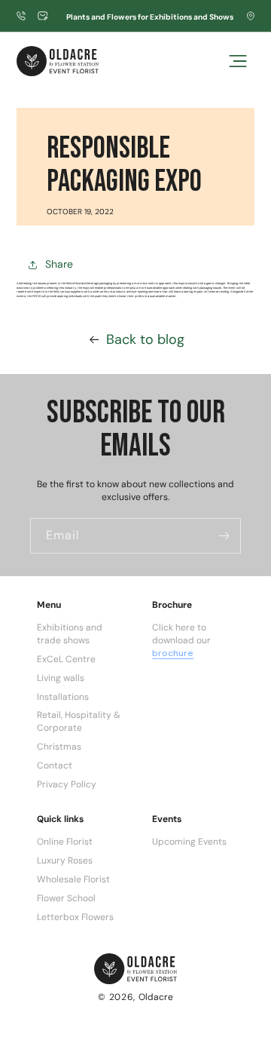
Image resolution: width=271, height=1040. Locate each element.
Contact (54, 765)
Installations (63, 697)
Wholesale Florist (73, 879)
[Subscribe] (223, 536)
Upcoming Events (189, 842)
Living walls (60, 678)
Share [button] (59, 264)
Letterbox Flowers (75, 917)
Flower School (66, 898)
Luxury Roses (65, 860)
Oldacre (156, 997)
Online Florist (65, 842)
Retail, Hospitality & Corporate (78, 721)
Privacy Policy (66, 784)
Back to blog (145, 340)
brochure (172, 653)
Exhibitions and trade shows (69, 633)
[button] (237, 61)
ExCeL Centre (66, 659)
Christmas (59, 747)
